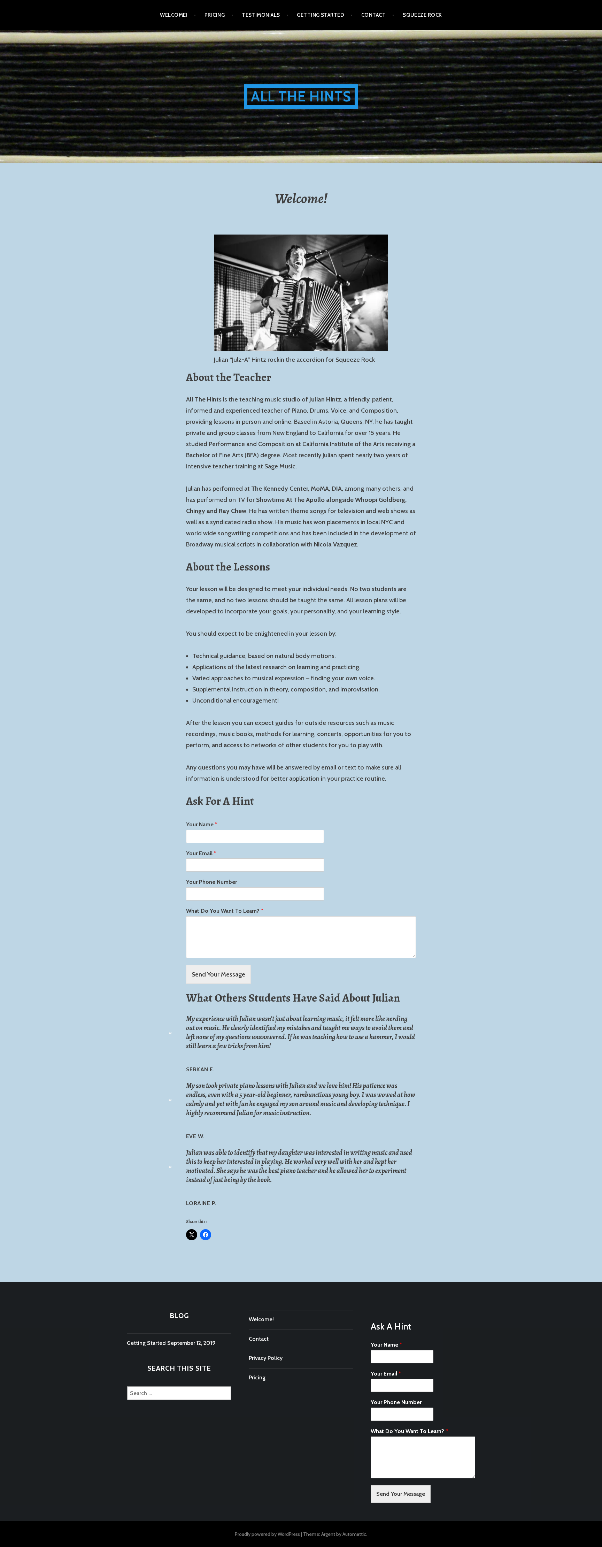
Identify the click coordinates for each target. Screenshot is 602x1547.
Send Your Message (218, 974)
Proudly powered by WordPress (267, 1534)
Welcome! (173, 15)
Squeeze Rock (422, 15)
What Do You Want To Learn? (224, 910)
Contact (373, 15)
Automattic (354, 1534)
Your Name (201, 824)
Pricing (214, 15)
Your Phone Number (211, 882)
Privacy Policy (266, 1358)
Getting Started (320, 15)
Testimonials (261, 15)
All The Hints (301, 96)
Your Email (201, 853)
